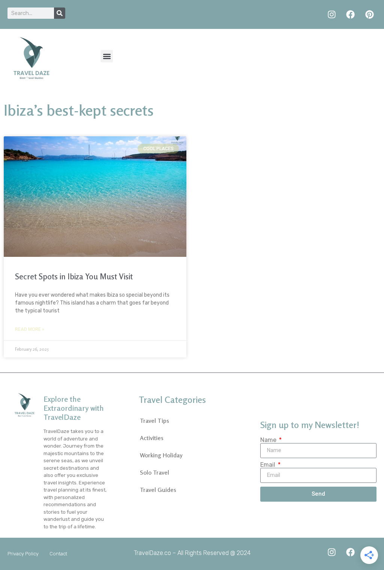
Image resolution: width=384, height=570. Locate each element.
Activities (152, 438)
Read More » (29, 329)
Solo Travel (154, 472)
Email (268, 465)
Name (269, 440)
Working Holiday (161, 455)
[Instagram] (332, 14)
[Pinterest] (369, 14)
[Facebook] (350, 14)
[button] (106, 56)
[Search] (59, 13)
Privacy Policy (23, 553)
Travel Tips (154, 420)
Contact (58, 553)
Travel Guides (158, 489)
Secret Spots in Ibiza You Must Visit (74, 276)
